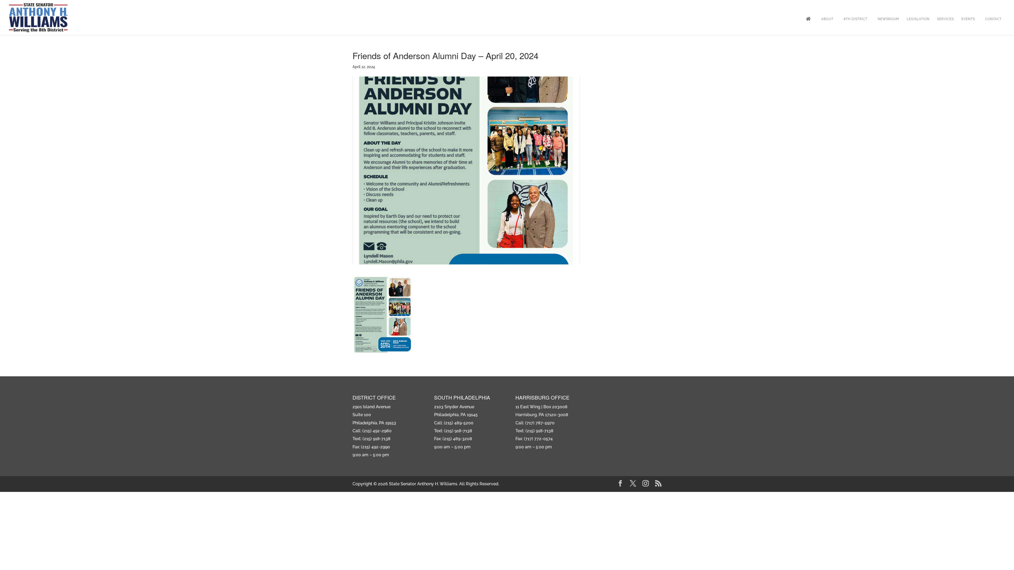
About (827, 19)
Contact (993, 19)
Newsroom (888, 19)
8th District (855, 19)
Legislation (918, 19)
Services (945, 19)
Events (968, 19)
